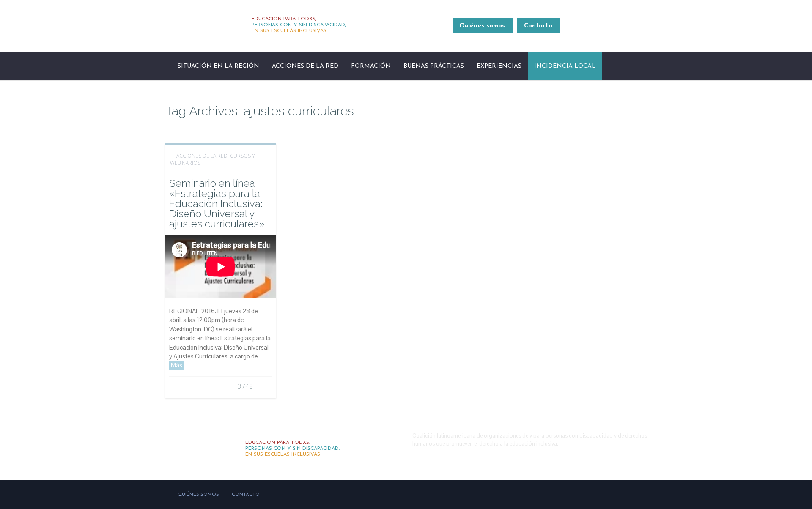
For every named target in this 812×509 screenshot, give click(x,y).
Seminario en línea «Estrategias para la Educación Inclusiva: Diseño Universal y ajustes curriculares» (216, 203)
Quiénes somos (482, 26)
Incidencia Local (564, 66)
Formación (371, 66)
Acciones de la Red (305, 66)
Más (176, 365)
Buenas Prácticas (433, 66)
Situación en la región (218, 66)
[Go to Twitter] (620, 456)
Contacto (538, 26)
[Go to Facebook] (602, 456)
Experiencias (499, 66)
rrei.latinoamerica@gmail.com (608, 30)
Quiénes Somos (198, 495)
